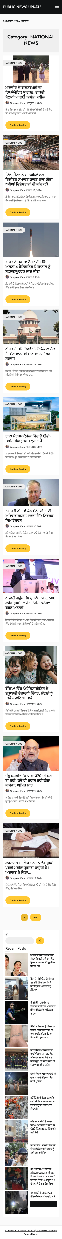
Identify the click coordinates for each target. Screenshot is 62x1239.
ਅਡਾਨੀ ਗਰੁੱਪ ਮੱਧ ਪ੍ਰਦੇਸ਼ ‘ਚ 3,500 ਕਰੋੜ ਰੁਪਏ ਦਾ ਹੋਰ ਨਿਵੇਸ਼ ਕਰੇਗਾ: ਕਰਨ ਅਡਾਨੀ (30, 602)
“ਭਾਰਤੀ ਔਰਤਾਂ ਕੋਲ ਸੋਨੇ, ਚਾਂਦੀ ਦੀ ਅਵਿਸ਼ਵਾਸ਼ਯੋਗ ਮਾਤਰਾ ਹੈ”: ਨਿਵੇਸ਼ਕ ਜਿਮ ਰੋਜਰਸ (29, 515)
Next (35, 917)
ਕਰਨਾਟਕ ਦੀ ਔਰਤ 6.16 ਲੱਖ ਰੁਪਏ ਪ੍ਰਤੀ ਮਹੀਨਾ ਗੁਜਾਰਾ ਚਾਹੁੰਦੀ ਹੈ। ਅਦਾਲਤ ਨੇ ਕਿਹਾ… (29, 867)
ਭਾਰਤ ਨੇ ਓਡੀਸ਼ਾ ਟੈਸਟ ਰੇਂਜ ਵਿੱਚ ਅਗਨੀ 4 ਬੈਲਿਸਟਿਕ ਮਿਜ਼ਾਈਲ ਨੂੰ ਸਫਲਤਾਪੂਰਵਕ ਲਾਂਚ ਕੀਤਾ (27, 266)
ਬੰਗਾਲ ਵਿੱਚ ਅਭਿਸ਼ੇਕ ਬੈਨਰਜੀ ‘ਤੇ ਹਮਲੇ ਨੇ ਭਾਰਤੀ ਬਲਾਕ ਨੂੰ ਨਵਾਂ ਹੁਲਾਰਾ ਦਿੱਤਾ (43, 1149)
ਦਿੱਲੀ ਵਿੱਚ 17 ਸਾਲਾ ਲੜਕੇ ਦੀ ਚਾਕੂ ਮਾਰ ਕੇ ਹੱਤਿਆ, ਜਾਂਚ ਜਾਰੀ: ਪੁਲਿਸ (43, 1077)
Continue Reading (18, 125)
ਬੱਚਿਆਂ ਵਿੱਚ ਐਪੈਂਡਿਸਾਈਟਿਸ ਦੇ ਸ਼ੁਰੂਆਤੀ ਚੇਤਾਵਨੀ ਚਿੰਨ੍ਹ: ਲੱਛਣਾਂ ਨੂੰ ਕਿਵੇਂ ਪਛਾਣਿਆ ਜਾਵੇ (29, 693)
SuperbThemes (31, 1234)
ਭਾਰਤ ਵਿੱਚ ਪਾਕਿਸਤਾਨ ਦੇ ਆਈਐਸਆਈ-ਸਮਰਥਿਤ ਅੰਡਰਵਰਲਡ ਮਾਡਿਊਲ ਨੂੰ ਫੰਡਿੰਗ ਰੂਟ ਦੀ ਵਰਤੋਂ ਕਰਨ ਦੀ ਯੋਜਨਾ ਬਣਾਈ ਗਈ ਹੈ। (42, 1057)
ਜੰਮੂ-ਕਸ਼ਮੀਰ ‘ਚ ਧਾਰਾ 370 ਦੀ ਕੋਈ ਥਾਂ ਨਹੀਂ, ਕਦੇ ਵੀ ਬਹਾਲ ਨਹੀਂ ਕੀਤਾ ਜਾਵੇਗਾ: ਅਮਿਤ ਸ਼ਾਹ (29, 780)
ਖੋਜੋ (6, 934)
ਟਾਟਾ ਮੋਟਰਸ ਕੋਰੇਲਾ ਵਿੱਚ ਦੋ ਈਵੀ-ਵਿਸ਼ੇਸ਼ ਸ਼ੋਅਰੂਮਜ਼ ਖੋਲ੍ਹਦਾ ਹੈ (27, 438)
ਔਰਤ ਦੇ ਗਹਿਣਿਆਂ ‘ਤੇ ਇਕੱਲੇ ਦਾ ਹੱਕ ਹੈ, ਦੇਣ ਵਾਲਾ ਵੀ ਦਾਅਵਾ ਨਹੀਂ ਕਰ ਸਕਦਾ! (30, 353)
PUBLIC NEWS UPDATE (22, 6)
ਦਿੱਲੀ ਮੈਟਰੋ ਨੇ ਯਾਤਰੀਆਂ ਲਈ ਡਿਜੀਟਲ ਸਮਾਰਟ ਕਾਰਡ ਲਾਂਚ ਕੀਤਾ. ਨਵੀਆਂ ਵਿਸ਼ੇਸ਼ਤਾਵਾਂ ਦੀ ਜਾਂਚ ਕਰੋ (29, 179)
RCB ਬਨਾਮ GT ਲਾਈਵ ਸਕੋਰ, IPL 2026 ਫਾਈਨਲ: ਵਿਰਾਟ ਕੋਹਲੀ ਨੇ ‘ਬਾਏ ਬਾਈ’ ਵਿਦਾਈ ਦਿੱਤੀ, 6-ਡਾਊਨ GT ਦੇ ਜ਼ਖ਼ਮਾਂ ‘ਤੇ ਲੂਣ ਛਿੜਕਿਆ (42, 1176)
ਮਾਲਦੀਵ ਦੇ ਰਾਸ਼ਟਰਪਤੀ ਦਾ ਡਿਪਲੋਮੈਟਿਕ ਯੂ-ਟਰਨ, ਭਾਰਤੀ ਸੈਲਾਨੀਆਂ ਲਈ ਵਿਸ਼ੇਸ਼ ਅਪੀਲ (25, 92)
